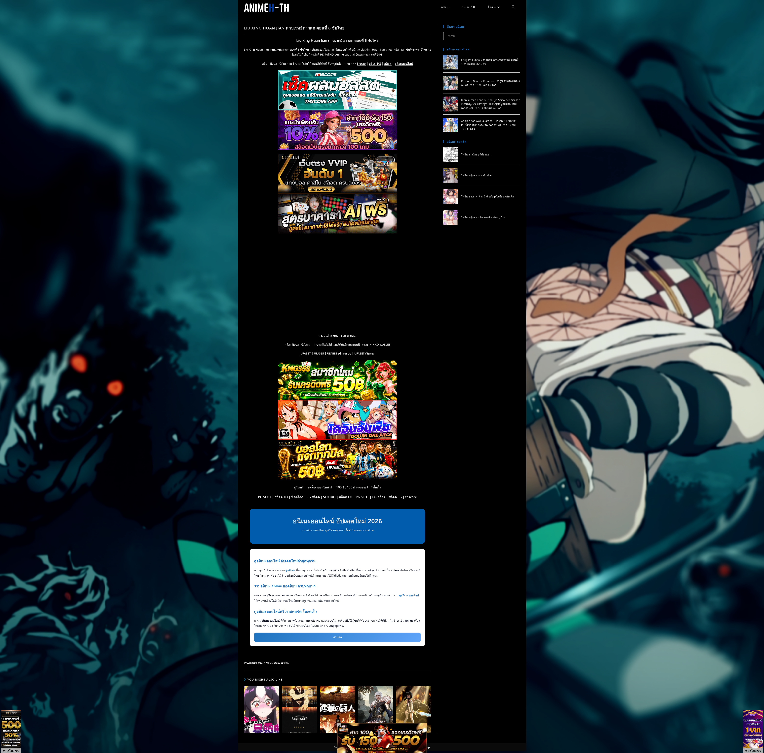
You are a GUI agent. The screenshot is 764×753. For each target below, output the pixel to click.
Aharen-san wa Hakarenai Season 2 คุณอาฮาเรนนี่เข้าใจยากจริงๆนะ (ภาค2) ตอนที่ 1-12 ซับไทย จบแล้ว (488, 125)
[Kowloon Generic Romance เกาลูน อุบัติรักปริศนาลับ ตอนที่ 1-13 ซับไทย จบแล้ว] (450, 83)
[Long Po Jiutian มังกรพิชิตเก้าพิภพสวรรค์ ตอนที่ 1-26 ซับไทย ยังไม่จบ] (450, 62)
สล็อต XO (281, 497)
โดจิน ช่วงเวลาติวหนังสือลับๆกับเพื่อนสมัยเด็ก (487, 196)
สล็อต (388, 63)
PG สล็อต (313, 497)
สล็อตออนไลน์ (404, 63)
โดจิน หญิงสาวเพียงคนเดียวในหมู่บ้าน (483, 217)
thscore (411, 497)
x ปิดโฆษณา (11, 751)
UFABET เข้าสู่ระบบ (339, 353)
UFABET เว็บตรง (364, 353)
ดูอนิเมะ (290, 570)
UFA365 (319, 353)
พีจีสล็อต (297, 497)
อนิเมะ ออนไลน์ (281, 662)
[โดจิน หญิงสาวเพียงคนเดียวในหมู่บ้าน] (450, 217)
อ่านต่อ (337, 637)
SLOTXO (329, 497)
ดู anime (268, 662)
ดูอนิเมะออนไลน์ (409, 595)
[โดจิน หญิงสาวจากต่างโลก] (450, 175)
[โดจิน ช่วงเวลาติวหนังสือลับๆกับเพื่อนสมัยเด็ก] (450, 196)
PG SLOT (264, 497)
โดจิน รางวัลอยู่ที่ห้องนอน (476, 154)
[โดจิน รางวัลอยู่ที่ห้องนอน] (450, 154)
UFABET (306, 353)
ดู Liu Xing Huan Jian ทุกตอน (337, 335)
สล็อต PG (375, 63)
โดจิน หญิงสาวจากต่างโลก (477, 175)
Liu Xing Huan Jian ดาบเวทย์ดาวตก (383, 49)
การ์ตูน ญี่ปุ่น (256, 662)
